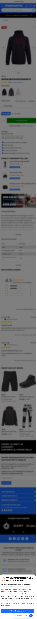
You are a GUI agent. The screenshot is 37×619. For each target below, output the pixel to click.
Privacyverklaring (26, 603)
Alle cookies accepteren (17, 611)
